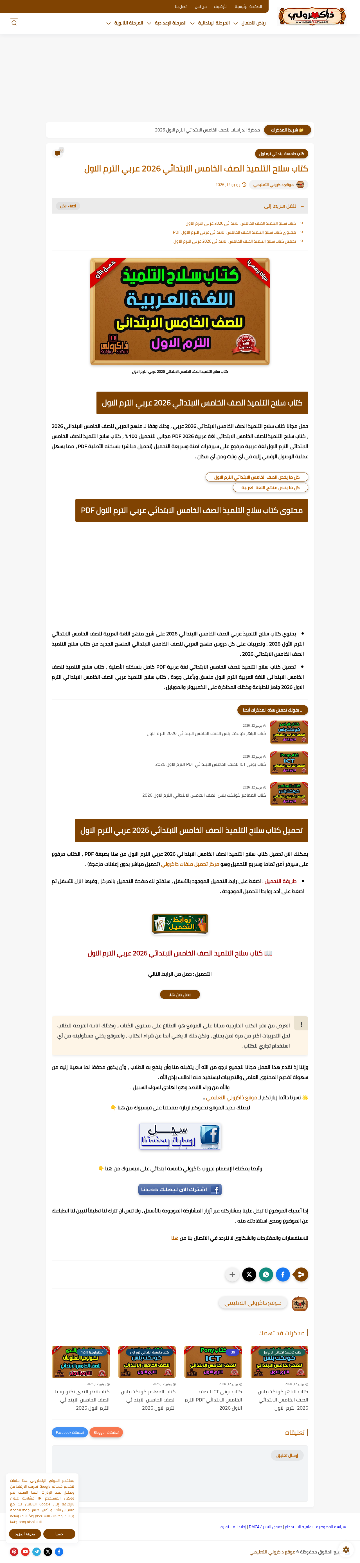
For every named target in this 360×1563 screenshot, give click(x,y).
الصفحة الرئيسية (248, 6)
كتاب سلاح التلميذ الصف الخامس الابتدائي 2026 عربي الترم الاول (241, 223)
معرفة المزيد (25, 1534)
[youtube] (25, 1552)
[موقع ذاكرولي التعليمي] (312, 16)
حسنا (59, 1534)
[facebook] (59, 1552)
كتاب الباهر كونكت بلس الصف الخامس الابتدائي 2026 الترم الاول (206, 733)
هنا (175, 1237)
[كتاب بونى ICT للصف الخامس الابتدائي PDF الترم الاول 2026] (289, 763)
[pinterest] (14, 1552)
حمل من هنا (180, 994)
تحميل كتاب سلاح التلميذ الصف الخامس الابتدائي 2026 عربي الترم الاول (235, 241)
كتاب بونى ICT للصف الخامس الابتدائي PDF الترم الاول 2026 (210, 764)
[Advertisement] (180, 78)
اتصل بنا (181, 6)
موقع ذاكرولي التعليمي (273, 184)
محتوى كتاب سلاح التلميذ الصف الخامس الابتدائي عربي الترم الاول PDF (234, 232)
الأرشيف (221, 6)
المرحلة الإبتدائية (214, 23)
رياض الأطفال (254, 23)
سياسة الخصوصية (331, 1526)
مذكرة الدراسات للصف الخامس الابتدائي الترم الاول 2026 (207, 130)
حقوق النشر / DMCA (265, 1526)
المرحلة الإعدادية (170, 23)
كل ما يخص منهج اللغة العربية (271, 487)
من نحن (201, 6)
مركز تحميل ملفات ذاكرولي (190, 864)
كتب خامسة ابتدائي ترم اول (281, 153)
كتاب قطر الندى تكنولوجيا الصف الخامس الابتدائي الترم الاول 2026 (82, 1400)
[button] (283, 1274)
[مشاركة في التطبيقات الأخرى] (232, 1274)
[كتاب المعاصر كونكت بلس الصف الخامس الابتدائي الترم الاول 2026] (289, 794)
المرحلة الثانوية (128, 23)
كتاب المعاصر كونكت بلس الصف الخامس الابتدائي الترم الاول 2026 (204, 795)
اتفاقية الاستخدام (299, 1526)
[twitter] (48, 1552)
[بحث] (14, 23)
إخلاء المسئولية (233, 1526)
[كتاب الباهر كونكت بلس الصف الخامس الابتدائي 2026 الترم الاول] (289, 732)
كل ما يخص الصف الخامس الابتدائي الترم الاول (257, 477)
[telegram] (36, 1552)
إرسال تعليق (287, 1455)
